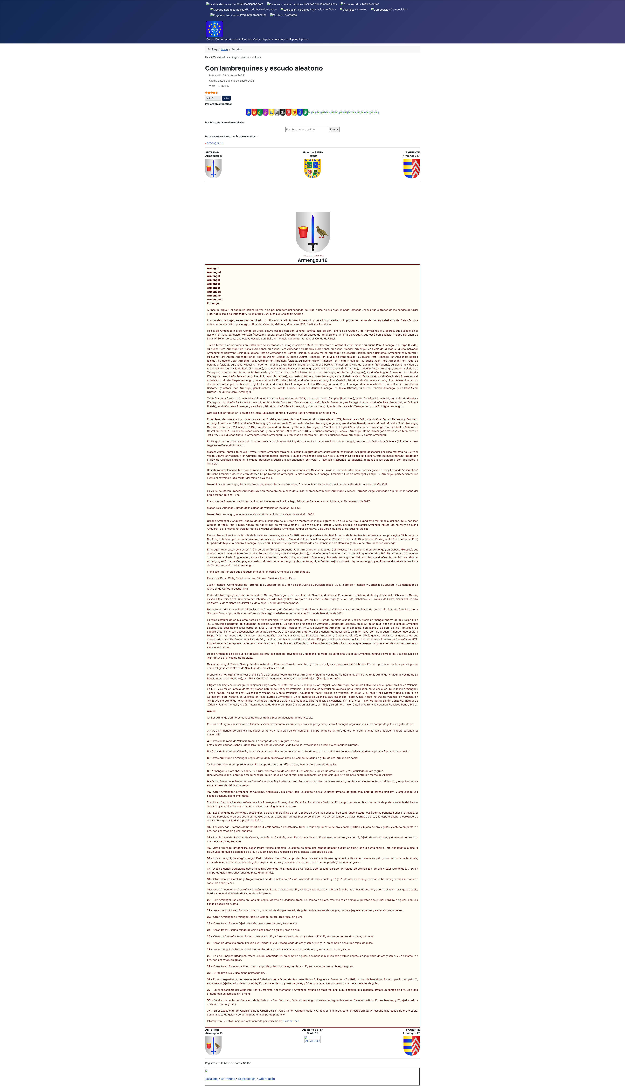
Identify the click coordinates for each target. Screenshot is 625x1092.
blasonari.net (291, 1021)
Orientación (267, 1078)
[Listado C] (260, 112)
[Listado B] (254, 112)
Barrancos (228, 1078)
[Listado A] (248, 112)
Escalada (211, 1078)
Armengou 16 (215, 143)
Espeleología (247, 1078)
